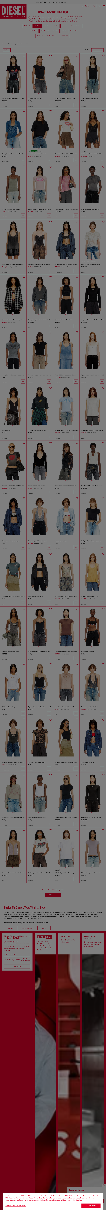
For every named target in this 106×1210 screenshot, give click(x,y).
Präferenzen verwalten (31, 1200)
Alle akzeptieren (91, 1205)
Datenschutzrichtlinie (60, 1200)
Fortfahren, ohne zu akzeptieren (15, 1205)
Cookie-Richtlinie (76, 1200)
